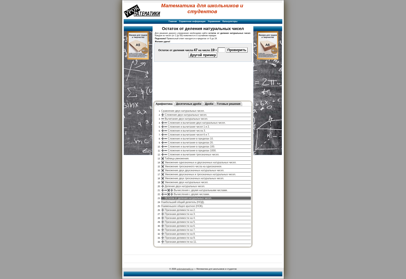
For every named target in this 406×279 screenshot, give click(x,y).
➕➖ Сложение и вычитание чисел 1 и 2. (185, 126)
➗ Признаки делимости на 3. (178, 214)
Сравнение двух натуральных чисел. (182, 111)
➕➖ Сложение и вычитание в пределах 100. (188, 146)
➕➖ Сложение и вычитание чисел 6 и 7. (185, 134)
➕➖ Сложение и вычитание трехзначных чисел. (190, 154)
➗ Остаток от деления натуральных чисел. (186, 198)
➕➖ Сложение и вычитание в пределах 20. (187, 142)
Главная (173, 21)
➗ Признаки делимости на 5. (178, 222)
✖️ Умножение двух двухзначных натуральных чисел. (192, 170)
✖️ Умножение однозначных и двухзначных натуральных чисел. (198, 162)
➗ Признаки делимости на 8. (178, 233)
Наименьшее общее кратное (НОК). (182, 206)
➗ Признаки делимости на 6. (178, 226)
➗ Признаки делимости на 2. (178, 210)
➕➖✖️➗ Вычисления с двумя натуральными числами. (194, 190)
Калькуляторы (230, 21)
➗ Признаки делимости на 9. (178, 237)
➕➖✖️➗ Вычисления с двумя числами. (185, 194)
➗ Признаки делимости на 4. (178, 218)
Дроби (209, 103)
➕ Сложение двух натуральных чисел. (184, 114)
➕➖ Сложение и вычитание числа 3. (183, 130)
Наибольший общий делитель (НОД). (182, 202)
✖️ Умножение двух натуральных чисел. (184, 182)
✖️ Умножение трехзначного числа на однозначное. (191, 166)
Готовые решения (228, 103)
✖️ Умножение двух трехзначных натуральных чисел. (192, 178)
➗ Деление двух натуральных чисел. (183, 186)
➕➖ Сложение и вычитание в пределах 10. (187, 138)
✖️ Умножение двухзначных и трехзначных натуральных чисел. (198, 174)
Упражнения (214, 21)
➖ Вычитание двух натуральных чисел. (184, 118)
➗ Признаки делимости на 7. (178, 230)
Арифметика (164, 103)
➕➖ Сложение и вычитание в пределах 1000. (188, 150)
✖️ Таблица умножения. (175, 158)
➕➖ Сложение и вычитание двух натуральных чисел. (193, 122)
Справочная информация (192, 21)
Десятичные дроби (188, 103)
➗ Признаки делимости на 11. (179, 241)
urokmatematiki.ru (185, 269)
